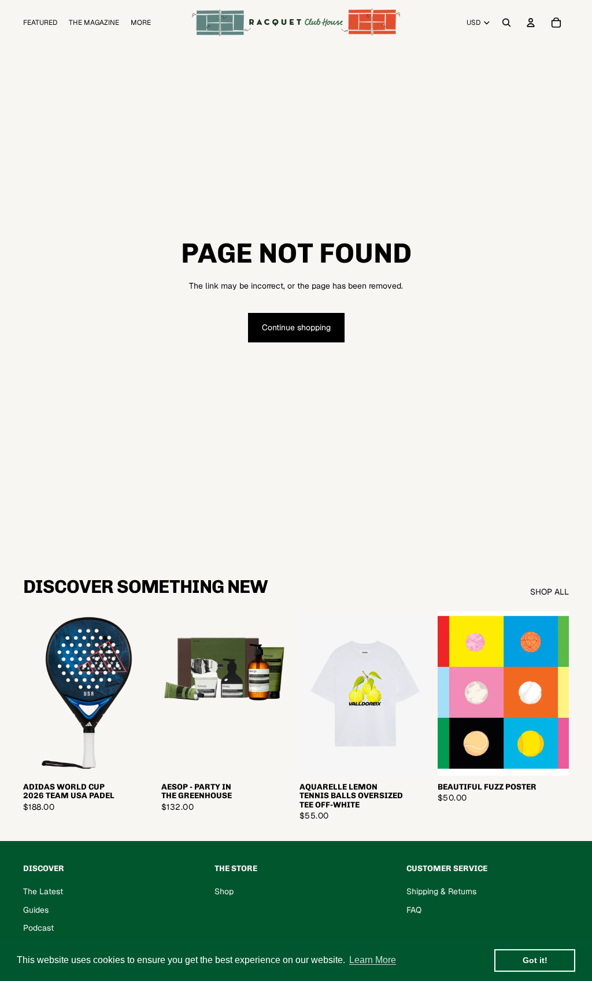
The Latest (43, 891)
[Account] (530, 22)
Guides (36, 910)
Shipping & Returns (441, 891)
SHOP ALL (549, 592)
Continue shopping (296, 327)
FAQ (413, 910)
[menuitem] (141, 23)
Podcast (38, 928)
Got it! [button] (535, 960)
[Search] (506, 22)
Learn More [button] (372, 960)
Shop (224, 891)
